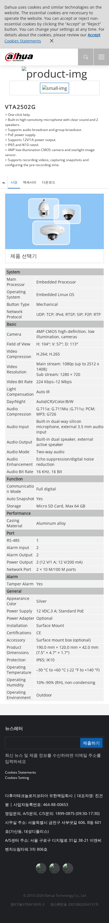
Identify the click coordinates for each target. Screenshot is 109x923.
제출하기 (91, 743)
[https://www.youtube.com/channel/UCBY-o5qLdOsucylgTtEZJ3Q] (54, 868)
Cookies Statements (22, 41)
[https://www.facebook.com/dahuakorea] (41, 868)
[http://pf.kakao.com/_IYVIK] (68, 868)
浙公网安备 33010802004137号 (74, 904)
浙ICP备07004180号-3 (27, 904)
